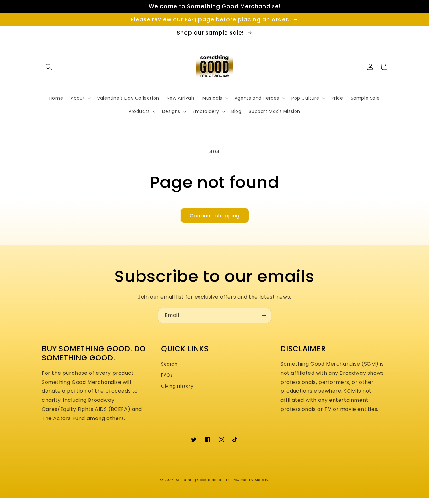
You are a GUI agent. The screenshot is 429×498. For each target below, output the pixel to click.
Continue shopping (215, 215)
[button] (49, 67)
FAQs (167, 375)
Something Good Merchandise (203, 480)
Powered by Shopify (251, 480)
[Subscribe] (264, 315)
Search (169, 364)
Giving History (177, 386)
